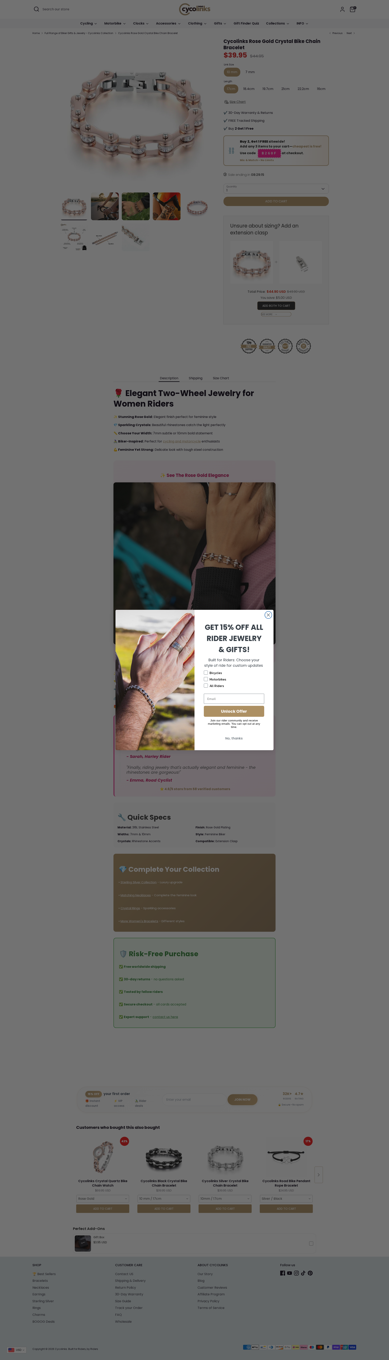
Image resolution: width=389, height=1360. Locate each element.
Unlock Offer (234, 711)
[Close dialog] (268, 615)
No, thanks (234, 738)
